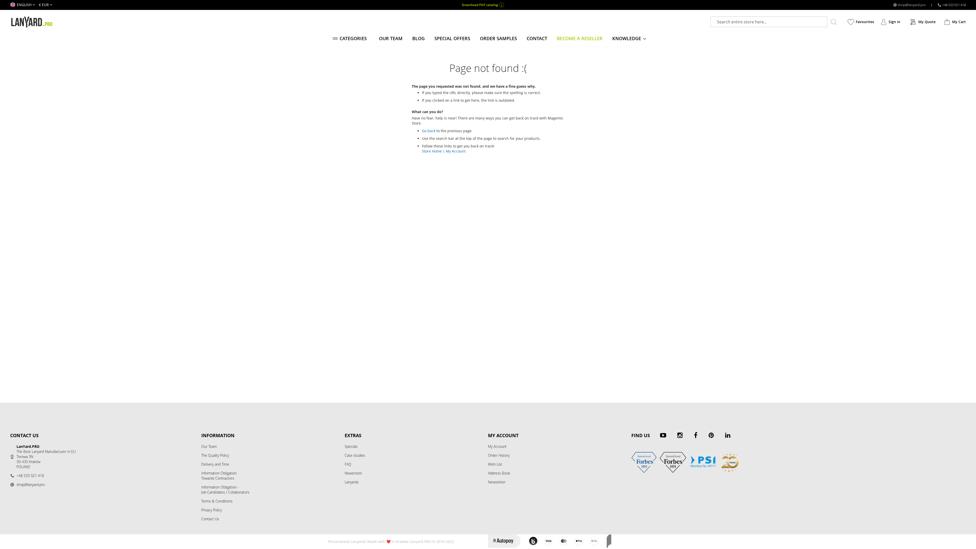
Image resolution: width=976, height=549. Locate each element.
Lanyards (352, 482)
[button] (22, 5)
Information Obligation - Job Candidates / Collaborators (225, 490)
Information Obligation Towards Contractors (219, 476)
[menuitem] (351, 38)
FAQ (348, 464)
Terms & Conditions (217, 501)
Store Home (432, 151)
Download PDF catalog (480, 5)
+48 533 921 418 (954, 5)
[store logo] (31, 22)
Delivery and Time (215, 464)
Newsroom (353, 473)
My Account (456, 151)
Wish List (495, 464)
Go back (428, 130)
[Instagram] (680, 435)
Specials (351, 446)
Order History (499, 455)
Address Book (499, 473)
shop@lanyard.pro (912, 5)
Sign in (894, 21)
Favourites (865, 21)
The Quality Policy (215, 455)
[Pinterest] (711, 435)
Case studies (355, 455)
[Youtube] (663, 435)
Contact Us (210, 518)
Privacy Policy (211, 510)
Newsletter (497, 482)
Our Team (209, 446)
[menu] (488, 38)
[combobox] (768, 22)
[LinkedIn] (727, 435)
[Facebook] (695, 435)
